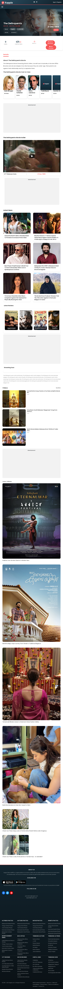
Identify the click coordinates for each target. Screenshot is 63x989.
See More (58, 388)
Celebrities (35, 960)
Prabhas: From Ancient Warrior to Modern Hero (15, 560)
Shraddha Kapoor (52, 941)
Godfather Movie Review (23, 977)
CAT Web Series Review (7, 963)
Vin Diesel (35, 947)
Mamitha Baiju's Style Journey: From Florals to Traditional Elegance (21, 643)
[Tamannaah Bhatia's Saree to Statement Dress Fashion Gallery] (31, 684)
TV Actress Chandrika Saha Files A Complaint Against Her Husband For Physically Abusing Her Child (15, 297)
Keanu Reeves (36, 949)
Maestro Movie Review (7, 969)
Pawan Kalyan (36, 943)
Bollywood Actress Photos (8, 923)
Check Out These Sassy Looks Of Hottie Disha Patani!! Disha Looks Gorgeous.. (24, 831)
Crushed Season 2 (40, 328)
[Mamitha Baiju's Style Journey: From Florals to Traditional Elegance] (31, 603)
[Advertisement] (31, 118)
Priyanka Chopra (52, 947)
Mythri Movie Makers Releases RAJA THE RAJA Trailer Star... (42, 429)
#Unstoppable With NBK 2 (54, 972)
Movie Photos (37, 920)
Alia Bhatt (50, 945)
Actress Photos (7, 920)
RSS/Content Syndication (39, 982)
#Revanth (50, 968)
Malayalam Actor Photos (23, 932)
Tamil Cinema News (7, 946)
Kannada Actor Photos (23, 930)
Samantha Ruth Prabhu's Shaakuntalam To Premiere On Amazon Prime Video (17, 236)
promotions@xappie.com (31, 896)
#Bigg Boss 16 (51, 966)
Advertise (35, 986)
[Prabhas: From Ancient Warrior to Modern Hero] (31, 521)
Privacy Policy (44, 984)
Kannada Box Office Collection (22, 950)
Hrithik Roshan (36, 945)
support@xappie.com (31, 897)
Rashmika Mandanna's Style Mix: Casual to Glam (16, 805)
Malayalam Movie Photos (39, 932)
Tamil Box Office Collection (21, 946)
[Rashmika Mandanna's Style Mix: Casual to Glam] (31, 764)
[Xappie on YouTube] (11, 892)
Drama (6, 32)
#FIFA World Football (53, 962)
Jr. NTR (34, 941)
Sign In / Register (57, 2)
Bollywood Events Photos (54, 923)
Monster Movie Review (22, 971)
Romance (13, 32)
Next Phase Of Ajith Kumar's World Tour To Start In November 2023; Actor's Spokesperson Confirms (16, 267)
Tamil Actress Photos (7, 927)
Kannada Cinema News (8, 948)
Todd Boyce (45, 91)
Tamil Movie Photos (37, 927)
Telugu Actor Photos (22, 925)
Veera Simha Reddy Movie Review (22, 961)
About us (49, 982)
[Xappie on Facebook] (3, 892)
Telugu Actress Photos (7, 925)
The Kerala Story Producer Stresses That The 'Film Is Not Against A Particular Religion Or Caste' (46, 297)
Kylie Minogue (8, 91)
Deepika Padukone (52, 949)
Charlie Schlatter (19, 92)
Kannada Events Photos (54, 929)
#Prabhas (50, 960)
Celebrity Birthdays (37, 972)
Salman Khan (36, 939)
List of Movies (36, 964)
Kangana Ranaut (52, 943)
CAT (26, 328)
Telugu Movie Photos (38, 925)
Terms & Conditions (53, 984)
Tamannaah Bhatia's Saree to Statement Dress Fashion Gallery (20, 722)
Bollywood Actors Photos (23, 923)
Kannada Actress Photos (8, 930)
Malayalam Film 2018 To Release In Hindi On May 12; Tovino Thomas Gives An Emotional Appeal (46, 267)
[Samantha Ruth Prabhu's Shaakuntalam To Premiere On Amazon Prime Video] (17, 223)
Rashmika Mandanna (53, 939)
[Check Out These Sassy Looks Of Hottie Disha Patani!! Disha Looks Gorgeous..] (15, 819)
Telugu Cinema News (7, 944)
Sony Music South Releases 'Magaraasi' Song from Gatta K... (42, 410)
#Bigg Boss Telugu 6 (53, 964)
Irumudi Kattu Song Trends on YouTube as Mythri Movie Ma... (43, 391)
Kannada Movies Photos (39, 930)
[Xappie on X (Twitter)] (7, 892)
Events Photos (53, 920)
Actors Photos (22, 920)
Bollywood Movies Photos (39, 923)
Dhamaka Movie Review (23, 965)
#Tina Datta (51, 970)
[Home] (7, 2)
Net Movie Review (6, 971)
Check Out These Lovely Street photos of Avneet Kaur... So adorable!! (22, 856)
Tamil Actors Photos (22, 927)
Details (6, 54)
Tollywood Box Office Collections (38, 969)
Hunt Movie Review (21, 963)
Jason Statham (37, 951)
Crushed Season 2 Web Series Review (8, 966)
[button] (34, 2)
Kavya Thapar (51, 951)
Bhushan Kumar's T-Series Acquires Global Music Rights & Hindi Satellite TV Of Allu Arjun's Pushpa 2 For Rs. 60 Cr (46, 237)
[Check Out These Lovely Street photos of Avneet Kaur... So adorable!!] (15, 845)
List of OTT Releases (37, 962)
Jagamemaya (11, 328)
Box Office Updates (37, 966)
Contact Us (41, 986)
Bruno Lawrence (32, 92)
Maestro (55, 328)
